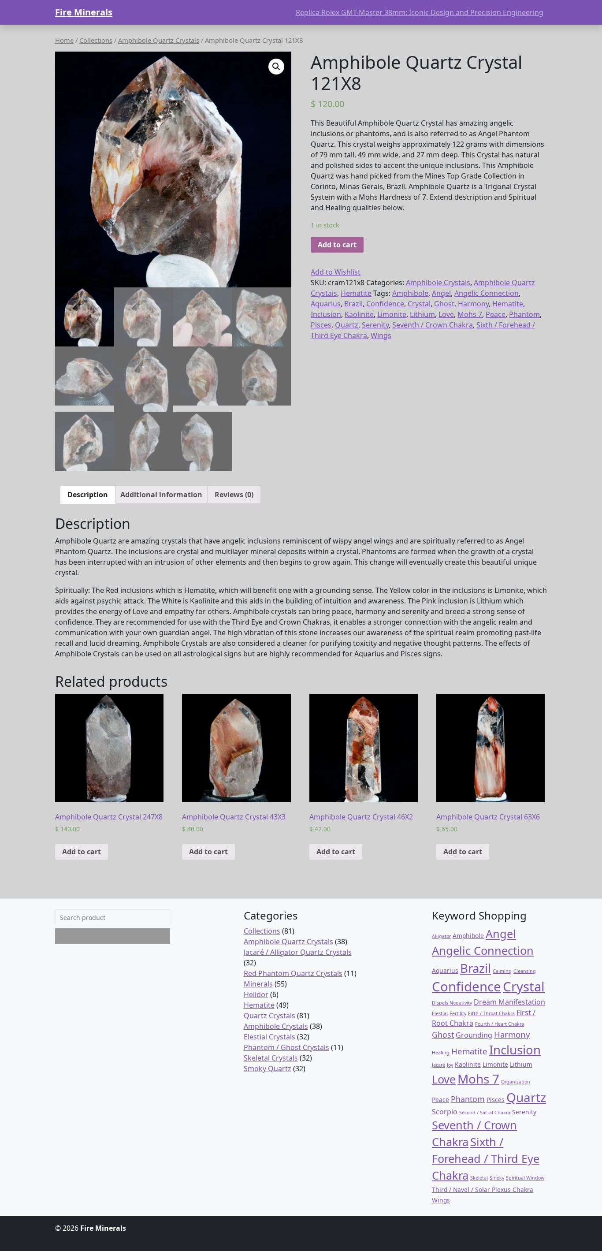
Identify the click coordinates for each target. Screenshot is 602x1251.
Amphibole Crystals (438, 282)
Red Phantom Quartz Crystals (293, 973)
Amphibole (410, 293)
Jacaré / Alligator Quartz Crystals (298, 952)
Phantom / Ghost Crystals (286, 1047)
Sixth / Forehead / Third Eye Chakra (485, 1158)
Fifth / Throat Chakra (491, 1013)
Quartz (346, 325)
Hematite (356, 293)
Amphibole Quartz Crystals (158, 40)
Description (87, 494)
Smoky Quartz (267, 1068)
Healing (441, 1053)
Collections (95, 40)
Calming (502, 971)
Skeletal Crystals (271, 1058)
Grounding (474, 1035)
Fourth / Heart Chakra (499, 1024)
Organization (515, 1082)
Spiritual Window (525, 1178)
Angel (441, 293)
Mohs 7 (469, 314)
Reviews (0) (234, 494)
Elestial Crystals (269, 1037)
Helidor (256, 994)
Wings (381, 335)
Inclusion (326, 314)
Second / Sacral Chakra (484, 1113)
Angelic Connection (486, 293)
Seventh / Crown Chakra (432, 325)
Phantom (524, 314)
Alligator (441, 936)
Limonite (391, 314)
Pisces (321, 325)
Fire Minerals (83, 12)
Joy (450, 1065)
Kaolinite (359, 314)
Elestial (440, 1013)
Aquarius (326, 304)
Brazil (353, 304)
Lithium (422, 314)
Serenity (375, 325)
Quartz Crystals (269, 1015)
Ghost (444, 304)
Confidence (385, 304)
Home (64, 40)
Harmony (473, 304)
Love (446, 314)
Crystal (419, 304)
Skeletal (479, 1178)
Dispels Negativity (452, 1003)
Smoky (497, 1178)
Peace (495, 314)
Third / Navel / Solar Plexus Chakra (482, 1189)
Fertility (458, 1013)
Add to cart (337, 244)
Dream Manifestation (509, 1002)
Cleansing (524, 971)
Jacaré (438, 1065)
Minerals (258, 984)
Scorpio (444, 1112)
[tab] (87, 494)
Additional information (161, 494)
